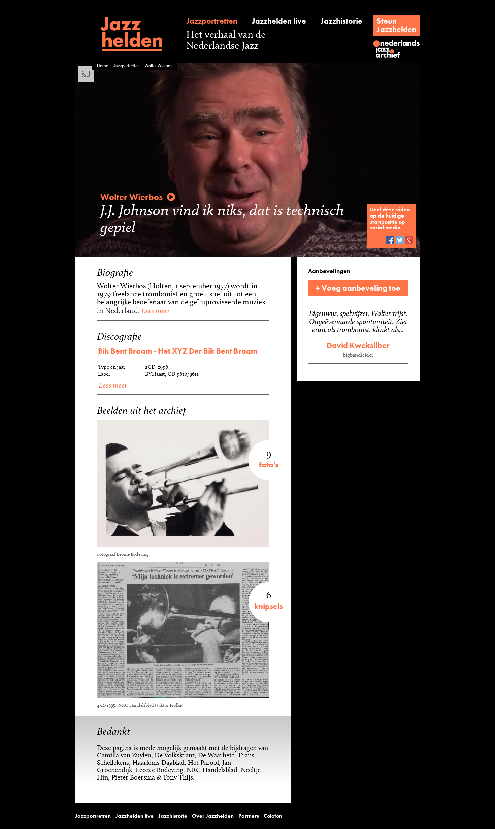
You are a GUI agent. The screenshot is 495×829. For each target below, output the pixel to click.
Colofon (273, 816)
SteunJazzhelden (397, 25)
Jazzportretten (211, 21)
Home (102, 65)
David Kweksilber (358, 345)
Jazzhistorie (341, 21)
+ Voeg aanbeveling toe (358, 288)
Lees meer (155, 310)
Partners (248, 816)
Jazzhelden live (279, 21)
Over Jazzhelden (213, 816)
